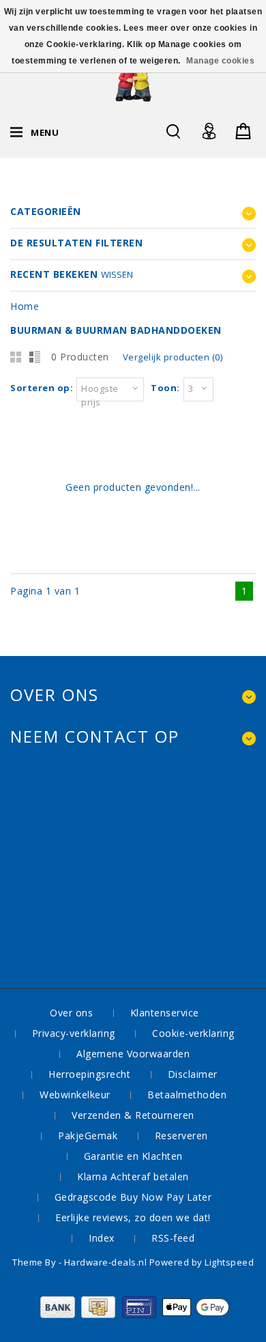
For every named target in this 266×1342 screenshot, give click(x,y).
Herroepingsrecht (89, 1074)
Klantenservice (164, 1012)
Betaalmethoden (186, 1094)
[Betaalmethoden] (133, 1314)
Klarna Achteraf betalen (133, 1176)
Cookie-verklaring (193, 1033)
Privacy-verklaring (73, 1033)
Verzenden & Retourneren (133, 1115)
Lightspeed (229, 1262)
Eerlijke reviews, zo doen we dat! (133, 1217)
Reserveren (181, 1135)
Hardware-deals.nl (106, 1262)
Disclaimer (193, 1074)
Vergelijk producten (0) (173, 357)
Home (24, 306)
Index (102, 1237)
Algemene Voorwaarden (133, 1053)
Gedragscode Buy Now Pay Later (133, 1196)
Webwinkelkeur (75, 1094)
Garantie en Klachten (133, 1156)
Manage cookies (220, 61)
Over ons (71, 1012)
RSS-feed (172, 1237)
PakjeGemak (87, 1135)
